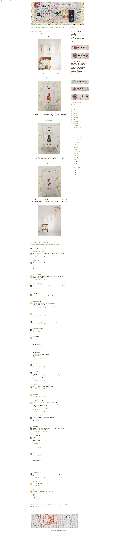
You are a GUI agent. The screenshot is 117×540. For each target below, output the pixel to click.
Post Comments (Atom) (41, 506)
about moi (37, 27)
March (75, 163)
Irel (34, 363)
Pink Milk (35, 260)
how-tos (65, 27)
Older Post (66, 504)
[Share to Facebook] (46, 242)
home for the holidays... (79, 129)
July (75, 155)
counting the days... (78, 127)
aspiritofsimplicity (37, 400)
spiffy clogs (58, 27)
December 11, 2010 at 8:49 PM (39, 396)
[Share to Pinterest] (47, 242)
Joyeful (34, 426)
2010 (74, 123)
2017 (74, 111)
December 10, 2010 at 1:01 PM (39, 256)
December (76, 125)
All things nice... (36, 415)
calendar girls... (77, 142)
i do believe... (76, 131)
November (76, 147)
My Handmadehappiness (38, 283)
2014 (74, 115)
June (75, 157)
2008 (74, 172)
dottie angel (36, 244)
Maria (34, 293)
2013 (74, 117)
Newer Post (33, 504)
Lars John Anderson (37, 274)
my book (51, 27)
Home (49, 504)
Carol (34, 371)
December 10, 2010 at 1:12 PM (39, 279)
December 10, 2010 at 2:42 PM (39, 307)
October (76, 149)
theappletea (35, 489)
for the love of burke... (78, 136)
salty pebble (35, 435)
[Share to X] (45, 242)
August (75, 153)
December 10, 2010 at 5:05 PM (39, 340)
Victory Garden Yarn (37, 251)
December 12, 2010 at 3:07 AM (39, 411)
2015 (74, 113)
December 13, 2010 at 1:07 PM (39, 477)
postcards (44, 27)
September (76, 151)
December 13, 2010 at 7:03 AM (39, 455)
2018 (74, 109)
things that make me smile (54, 244)
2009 (74, 170)
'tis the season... (77, 144)
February (76, 165)
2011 (74, 121)
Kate (34, 312)
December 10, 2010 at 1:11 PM (39, 270)
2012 (74, 119)
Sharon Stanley (36, 328)
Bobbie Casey (36, 301)
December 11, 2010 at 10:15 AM (40, 388)
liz (33, 452)
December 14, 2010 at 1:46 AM (39, 485)
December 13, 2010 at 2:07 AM (39, 447)
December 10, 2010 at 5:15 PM (39, 348)
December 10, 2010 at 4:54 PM (39, 331)
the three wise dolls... (78, 137)
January (76, 167)
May (75, 159)
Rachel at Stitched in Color (39, 320)
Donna (34, 336)
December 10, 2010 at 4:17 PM (39, 323)
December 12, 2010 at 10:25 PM (40, 431)
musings (40, 244)
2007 (74, 174)
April (75, 161)
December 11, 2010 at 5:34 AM (39, 380)
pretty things (45, 244)
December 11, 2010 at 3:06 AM (39, 358)
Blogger (64, 530)
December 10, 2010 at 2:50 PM (39, 315)
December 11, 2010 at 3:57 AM (39, 366)
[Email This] (43, 242)
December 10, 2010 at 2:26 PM (39, 297)
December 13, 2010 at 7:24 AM (39, 468)
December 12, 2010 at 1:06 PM (39, 422)
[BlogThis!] (44, 242)
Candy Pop (35, 481)
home (31, 27)
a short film (72, 27)
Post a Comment (35, 501)
